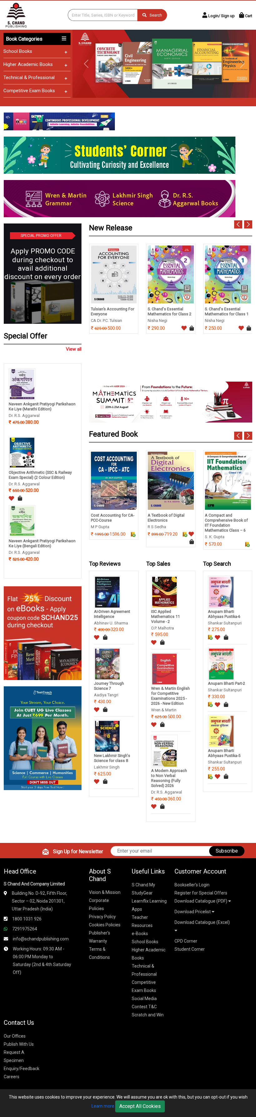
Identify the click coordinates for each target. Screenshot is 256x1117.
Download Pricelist (193, 911)
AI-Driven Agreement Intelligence (112, 614)
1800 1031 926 (27, 918)
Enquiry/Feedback (21, 1068)
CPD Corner (186, 941)
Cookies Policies (105, 924)
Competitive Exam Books (29, 90)
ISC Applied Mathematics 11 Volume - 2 (165, 616)
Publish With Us (19, 1044)
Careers (11, 1076)
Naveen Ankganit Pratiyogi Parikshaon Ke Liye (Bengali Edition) (42, 543)
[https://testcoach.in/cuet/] (42, 738)
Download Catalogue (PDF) (201, 901)
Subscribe (227, 851)
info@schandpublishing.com (41, 938)
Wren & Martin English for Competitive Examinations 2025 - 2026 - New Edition (170, 696)
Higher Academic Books (28, 64)
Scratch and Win (148, 1014)
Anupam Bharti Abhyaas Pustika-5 (224, 753)
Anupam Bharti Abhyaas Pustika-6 (224, 614)
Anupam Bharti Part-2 (226, 683)
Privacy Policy (102, 916)
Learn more (102, 1106)
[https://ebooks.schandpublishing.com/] (42, 633)
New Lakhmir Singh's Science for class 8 (112, 758)
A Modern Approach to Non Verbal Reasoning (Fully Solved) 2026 (169, 778)
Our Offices (15, 1036)
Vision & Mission (105, 892)
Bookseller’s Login (192, 884)
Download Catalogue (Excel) (202, 922)
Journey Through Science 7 (109, 686)
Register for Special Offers (201, 892)
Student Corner (190, 949)
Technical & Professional (29, 77)
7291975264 (24, 928)
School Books (17, 51)
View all (73, 349)
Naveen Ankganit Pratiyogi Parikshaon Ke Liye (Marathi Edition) (42, 406)
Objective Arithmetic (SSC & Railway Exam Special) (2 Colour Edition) (40, 475)
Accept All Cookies (140, 1106)
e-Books (140, 933)
